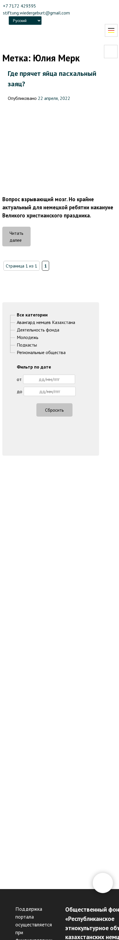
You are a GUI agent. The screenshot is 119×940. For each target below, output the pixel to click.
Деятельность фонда (38, 329)
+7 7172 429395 (19, 6)
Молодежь (27, 337)
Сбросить (54, 410)
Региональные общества (41, 352)
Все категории (32, 314)
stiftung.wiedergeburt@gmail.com (36, 13)
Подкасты (27, 344)
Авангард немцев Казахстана (46, 322)
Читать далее (20, 238)
